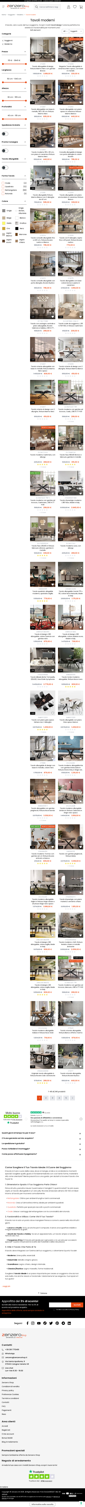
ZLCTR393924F (42, 543)
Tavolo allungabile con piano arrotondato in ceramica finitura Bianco (70, 197)
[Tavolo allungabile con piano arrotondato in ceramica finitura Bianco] (70, 178)
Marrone (23, 234)
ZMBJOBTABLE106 (42, 940)
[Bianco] (16, 217)
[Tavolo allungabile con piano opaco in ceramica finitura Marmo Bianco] (70, 92)
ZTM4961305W (70, 940)
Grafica (23, 223)
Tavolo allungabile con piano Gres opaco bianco (71, 721)
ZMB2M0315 (43, 589)
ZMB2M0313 (70, 851)
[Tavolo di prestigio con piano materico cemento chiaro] (70, 882)
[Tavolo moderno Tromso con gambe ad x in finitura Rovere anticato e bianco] (42, 836)
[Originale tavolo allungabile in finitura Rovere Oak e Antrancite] (42, 1056)
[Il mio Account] (68, 7)
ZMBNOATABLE (70, 632)
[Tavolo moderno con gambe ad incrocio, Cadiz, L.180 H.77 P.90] (70, 392)
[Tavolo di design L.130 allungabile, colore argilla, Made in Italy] (42, 968)
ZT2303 (42, 150)
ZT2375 (70, 150)
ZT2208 (70, 64)
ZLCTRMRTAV (71, 452)
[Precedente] (32, 49)
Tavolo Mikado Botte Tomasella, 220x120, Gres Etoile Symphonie (42, 678)
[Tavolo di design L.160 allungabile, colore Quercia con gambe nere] (42, 617)
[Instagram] (32, 1323)
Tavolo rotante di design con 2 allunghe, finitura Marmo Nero (43, 410)
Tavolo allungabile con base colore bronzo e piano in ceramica (70, 283)
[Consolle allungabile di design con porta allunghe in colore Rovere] (70, 135)
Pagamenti (6, 1410)
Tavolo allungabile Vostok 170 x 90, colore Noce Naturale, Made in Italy (71, 593)
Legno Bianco (9, 234)
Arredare (4, 1487)
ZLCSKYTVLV (70, 543)
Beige (9, 218)
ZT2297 (43, 364)
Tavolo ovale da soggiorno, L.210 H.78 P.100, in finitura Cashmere (70, 324)
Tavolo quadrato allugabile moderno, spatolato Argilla (42, 592)
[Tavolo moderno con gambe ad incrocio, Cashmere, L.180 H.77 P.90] (42, 483)
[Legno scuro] (3, 241)
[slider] (3, 64)
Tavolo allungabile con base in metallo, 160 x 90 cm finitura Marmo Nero (42, 111)
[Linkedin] (69, 1323)
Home (4, 15)
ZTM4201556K (43, 675)
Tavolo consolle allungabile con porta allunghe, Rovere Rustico (43, 282)
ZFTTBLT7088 (43, 321)
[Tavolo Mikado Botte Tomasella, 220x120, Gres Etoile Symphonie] (42, 660)
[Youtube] (39, 1323)
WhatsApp (10, 1353)
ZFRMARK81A (42, 851)
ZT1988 (42, 763)
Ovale (10, 1211)
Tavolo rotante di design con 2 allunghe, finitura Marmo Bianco (70, 367)
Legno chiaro (22, 241)
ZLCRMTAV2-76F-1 (43, 498)
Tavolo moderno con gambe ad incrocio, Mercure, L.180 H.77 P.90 (70, 986)
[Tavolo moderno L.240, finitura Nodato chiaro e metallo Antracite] (70, 925)
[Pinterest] (57, 1323)
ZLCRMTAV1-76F (71, 983)
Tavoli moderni (31, 15)
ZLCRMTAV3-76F (70, 407)
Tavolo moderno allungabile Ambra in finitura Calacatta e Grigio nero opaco (70, 810)
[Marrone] (16, 234)
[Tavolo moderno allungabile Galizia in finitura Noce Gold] (42, 1013)
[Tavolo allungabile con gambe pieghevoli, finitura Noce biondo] (42, 791)
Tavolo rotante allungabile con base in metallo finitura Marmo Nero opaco (43, 368)
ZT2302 (70, 107)
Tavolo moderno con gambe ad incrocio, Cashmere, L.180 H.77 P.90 (42, 502)
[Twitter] (51, 1323)
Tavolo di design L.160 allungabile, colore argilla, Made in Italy (43, 944)
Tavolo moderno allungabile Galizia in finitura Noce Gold (43, 1031)
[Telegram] (63, 1323)
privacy (48, 1497)
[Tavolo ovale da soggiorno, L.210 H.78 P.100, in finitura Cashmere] (70, 306)
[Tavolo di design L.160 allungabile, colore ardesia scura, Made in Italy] (70, 617)
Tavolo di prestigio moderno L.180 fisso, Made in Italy (70, 501)
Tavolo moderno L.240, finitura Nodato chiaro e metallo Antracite (70, 944)
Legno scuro (9, 241)
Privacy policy (8, 1390)
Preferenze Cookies (10, 1394)
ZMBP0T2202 (43, 717)
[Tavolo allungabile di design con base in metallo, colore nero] (42, 748)
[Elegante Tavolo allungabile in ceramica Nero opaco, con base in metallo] (70, 49)
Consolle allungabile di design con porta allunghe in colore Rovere (70, 154)
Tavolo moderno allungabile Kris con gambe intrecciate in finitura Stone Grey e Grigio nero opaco (70, 768)
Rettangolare (13, 1198)
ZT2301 (42, 64)
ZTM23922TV (70, 897)
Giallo (9, 223)
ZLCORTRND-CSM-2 (70, 321)
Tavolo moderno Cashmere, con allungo (42, 456)
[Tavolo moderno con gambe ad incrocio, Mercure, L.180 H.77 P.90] (70, 968)
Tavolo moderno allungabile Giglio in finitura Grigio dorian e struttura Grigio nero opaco (43, 901)
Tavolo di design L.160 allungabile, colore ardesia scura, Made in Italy (70, 636)
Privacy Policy (74, 1309)
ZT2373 (42, 278)
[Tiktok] (45, 1323)
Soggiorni (11, 15)
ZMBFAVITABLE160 (42, 632)
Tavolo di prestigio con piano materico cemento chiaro (71, 900)
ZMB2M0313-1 (43, 806)
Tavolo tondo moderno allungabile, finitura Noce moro (70, 678)
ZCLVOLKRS (70, 763)
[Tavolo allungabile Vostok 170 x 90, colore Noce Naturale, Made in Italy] (70, 574)
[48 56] (65, 31)
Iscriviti (77, 1304)
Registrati (6, 1430)
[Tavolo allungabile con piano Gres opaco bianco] (70, 703)
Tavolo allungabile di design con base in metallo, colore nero (42, 766)
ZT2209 (70, 192)
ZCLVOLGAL (42, 1028)
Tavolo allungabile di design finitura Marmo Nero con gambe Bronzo (42, 68)
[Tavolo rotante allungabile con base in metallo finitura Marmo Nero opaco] (42, 349)
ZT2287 (43, 107)
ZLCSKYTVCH (43, 452)
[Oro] (3, 228)
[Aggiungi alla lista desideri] (52, 59)
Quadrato (12, 1207)
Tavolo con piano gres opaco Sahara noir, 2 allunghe (42, 721)
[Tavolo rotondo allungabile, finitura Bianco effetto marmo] (70, 1013)
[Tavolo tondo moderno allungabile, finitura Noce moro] (70, 660)
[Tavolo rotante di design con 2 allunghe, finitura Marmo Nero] (42, 392)
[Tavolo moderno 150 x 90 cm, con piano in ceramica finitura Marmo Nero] (42, 135)
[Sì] (14, 133)
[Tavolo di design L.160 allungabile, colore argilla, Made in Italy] (42, 925)
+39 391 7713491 (12, 1349)
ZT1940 (70, 1028)
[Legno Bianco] (3, 234)
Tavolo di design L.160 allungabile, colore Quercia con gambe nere (43, 636)
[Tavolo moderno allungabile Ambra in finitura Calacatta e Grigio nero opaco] (70, 791)
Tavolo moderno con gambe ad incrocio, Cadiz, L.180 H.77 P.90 (70, 410)
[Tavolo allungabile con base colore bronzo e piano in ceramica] (70, 263)
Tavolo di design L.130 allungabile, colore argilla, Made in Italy (43, 987)
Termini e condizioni (10, 1398)
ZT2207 (43, 407)
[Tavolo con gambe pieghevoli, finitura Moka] (70, 836)
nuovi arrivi (52, 1465)
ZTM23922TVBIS (71, 498)
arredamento (23, 1460)
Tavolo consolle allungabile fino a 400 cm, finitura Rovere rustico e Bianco (43, 240)
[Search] (36, 7)
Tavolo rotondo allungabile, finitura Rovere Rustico (70, 1074)
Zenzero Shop (8, 1382)
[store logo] (18, 7)
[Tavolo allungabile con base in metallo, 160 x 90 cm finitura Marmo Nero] (42, 92)
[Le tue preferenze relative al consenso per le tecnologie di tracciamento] (81, 1503)
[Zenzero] (42, 1336)
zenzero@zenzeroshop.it (16, 1357)
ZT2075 (70, 278)
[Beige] (3, 217)
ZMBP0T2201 (70, 717)
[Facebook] (27, 1323)
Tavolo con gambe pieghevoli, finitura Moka (70, 855)
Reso (4, 1414)
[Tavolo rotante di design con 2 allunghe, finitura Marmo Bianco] (70, 349)
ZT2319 (42, 192)
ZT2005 (70, 235)
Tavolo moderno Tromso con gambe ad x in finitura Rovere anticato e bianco (42, 856)
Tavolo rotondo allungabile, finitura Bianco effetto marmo (70, 1031)
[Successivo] (53, 49)
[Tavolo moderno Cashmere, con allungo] (42, 437)
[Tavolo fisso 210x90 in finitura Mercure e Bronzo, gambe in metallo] (42, 528)
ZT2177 (70, 1071)
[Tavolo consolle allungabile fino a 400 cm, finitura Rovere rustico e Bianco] (42, 220)
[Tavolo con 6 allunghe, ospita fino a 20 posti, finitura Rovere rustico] (70, 220)
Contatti (5, 1402)
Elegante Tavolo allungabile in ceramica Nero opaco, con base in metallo (70, 68)
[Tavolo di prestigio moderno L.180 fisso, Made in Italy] (70, 483)
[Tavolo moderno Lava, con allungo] (70, 528)
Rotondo (11, 1202)
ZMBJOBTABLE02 (43, 983)
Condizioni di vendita (10, 1386)
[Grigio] (3, 210)
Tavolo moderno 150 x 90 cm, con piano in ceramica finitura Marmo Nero (42, 154)
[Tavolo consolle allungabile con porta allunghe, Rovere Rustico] (42, 263)
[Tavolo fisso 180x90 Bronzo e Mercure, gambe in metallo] (70, 437)
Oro (8, 228)
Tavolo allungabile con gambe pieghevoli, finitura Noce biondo (43, 809)
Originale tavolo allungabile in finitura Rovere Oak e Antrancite (42, 1074)
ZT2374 (43, 235)
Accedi (5, 1426)
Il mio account (8, 1434)
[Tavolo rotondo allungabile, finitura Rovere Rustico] (70, 1056)
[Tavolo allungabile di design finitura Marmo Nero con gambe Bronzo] (42, 49)
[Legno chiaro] (16, 241)
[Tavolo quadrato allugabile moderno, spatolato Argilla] (42, 574)
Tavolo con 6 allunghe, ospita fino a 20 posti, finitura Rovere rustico (70, 240)
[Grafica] (16, 223)
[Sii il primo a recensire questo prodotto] (42, 76)
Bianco (23, 218)
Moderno (20, 15)
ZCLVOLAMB (70, 806)
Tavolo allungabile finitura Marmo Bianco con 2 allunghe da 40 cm (42, 197)
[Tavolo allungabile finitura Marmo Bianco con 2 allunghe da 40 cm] (42, 178)
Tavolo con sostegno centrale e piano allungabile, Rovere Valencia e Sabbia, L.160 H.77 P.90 (42, 326)
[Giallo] (3, 223)
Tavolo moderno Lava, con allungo (70, 547)
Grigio (9, 210)
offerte (22, 1455)
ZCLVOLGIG (43, 897)
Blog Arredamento (10, 1442)
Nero (22, 228)
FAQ (3, 1406)
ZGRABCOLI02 (71, 589)
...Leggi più (6, 1286)
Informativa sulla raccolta (42, 1504)
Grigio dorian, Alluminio (22, 211)
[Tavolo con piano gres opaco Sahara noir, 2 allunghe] (42, 703)
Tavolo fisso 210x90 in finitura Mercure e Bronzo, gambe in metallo (43, 548)
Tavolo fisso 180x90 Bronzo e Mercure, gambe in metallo (71, 456)
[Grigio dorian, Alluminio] (16, 210)
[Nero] (16, 228)
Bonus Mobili (7, 1438)
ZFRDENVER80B (42, 1071)
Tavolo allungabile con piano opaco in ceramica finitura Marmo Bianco (71, 111)
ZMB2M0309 (70, 675)
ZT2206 (70, 364)
